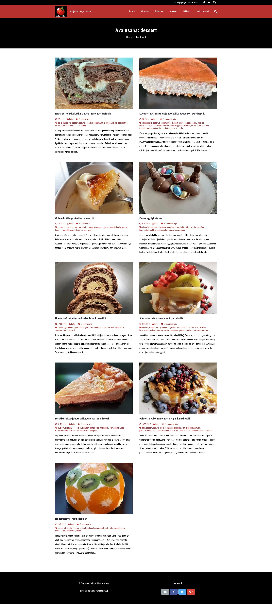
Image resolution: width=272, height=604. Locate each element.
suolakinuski (191, 330)
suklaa (83, 125)
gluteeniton (98, 227)
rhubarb (77, 125)
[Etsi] (215, 11)
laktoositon (60, 125)
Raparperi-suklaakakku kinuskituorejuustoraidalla (83, 113)
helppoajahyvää (96, 123)
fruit (67, 528)
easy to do (157, 428)
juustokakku (192, 123)
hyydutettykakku (178, 227)
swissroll (71, 330)
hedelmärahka (95, 528)
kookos (201, 123)
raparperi (69, 125)
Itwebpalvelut (102, 591)
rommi (170, 230)
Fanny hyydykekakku (150, 218)
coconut (156, 123)
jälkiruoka (107, 123)
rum (175, 230)
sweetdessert (61, 330)
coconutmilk (166, 123)
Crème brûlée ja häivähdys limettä (74, 218)
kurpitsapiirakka (61, 430)
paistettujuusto (145, 430)
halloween (104, 428)
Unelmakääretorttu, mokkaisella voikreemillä (80, 318)
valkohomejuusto (199, 430)
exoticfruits (154, 327)
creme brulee (69, 227)
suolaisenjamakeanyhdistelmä (165, 430)
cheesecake (147, 123)
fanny (169, 227)
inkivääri (112, 428)
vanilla (180, 128)
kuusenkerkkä (156, 125)
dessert (75, 123)
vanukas (181, 230)
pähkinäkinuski (194, 428)
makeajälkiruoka (156, 330)
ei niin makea (87, 227)
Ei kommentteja (85, 119)
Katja (71, 119)
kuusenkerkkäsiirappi (171, 125)
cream (60, 227)
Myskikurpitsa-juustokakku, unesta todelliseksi (82, 418)
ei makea (162, 227)
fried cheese (168, 428)
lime (78, 230)
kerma (124, 227)
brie (143, 428)
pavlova (182, 330)
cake (60, 123)
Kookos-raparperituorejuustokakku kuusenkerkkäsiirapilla (172, 113)
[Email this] (165, 592)
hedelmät (183, 327)
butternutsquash (65, 428)
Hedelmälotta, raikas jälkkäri (71, 518)
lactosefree (201, 327)
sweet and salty (184, 430)
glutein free (80, 327)
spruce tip (157, 128)
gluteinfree (174, 327)
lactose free (123, 123)
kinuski (185, 428)
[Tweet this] (182, 592)
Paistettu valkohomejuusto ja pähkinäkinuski (164, 418)
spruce (149, 128)
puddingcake (162, 230)
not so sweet (86, 230)
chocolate (67, 123)
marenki (167, 330)
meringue (174, 330)
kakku (114, 123)
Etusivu (129, 37)
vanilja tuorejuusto (169, 128)
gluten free (108, 227)
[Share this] (174, 592)
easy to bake (84, 123)
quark (78, 531)
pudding (153, 230)
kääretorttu (98, 327)
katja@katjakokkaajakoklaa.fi (187, 2)
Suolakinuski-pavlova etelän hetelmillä (161, 318)
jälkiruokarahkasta (117, 528)
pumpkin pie (94, 430)
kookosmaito (144, 125)
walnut (210, 430)
